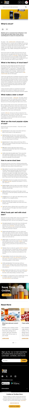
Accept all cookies (14, 406)
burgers (20, 241)
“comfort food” (12, 41)
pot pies (7, 257)
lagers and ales (8, 181)
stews (3, 257)
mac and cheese (17, 257)
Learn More (23, 400)
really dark (15, 97)
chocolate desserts (6, 278)
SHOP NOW (6, 294)
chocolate (15, 55)
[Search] (25, 7)
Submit (24, 360)
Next (26, 325)
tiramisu (8, 265)
